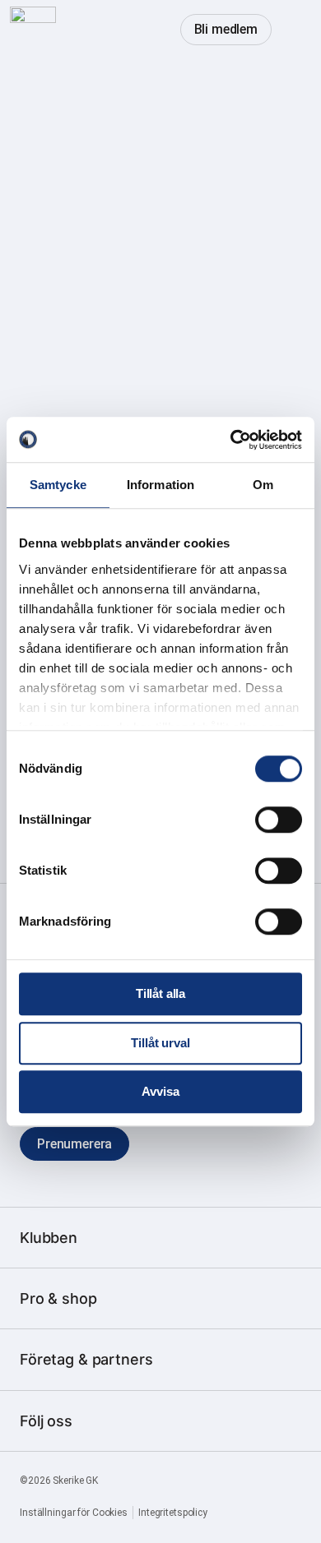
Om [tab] (263, 485)
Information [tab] (160, 485)
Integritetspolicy (172, 1512)
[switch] (278, 819)
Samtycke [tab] (58, 485)
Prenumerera (74, 1144)
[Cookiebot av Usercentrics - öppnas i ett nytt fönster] (231, 439)
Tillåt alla (160, 993)
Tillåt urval (160, 1043)
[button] (294, 29)
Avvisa (160, 1091)
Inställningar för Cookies (74, 1512)
